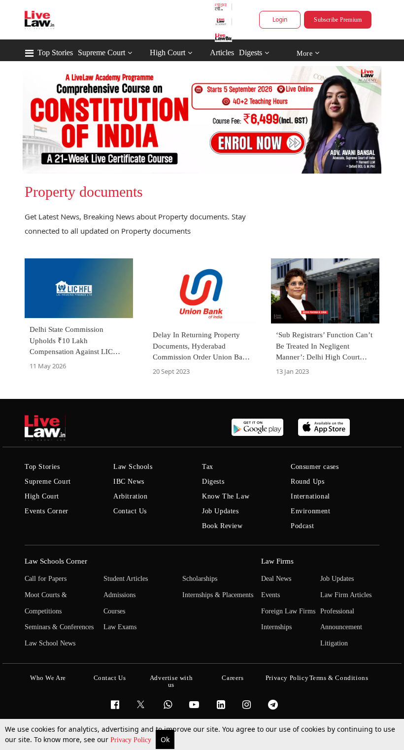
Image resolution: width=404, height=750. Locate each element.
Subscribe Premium (338, 19)
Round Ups (307, 481)
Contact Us (130, 511)
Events (270, 595)
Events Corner (46, 511)
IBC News (128, 481)
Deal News (276, 578)
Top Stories (55, 52)
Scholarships (199, 578)
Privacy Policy (131, 740)
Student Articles (125, 578)
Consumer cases (314, 466)
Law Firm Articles (345, 595)
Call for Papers (46, 578)
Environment (311, 511)
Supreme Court (101, 52)
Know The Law (225, 496)
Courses (114, 611)
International (310, 496)
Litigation (334, 643)
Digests (250, 52)
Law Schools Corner (56, 561)
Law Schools (133, 466)
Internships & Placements (217, 595)
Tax (207, 466)
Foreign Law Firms (288, 611)
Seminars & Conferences (59, 627)
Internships (276, 627)
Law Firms (277, 561)
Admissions (119, 595)
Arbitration (130, 496)
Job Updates (220, 511)
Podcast (302, 526)
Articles (222, 52)
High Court (167, 52)
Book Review (222, 526)
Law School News (50, 643)
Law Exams (119, 627)
